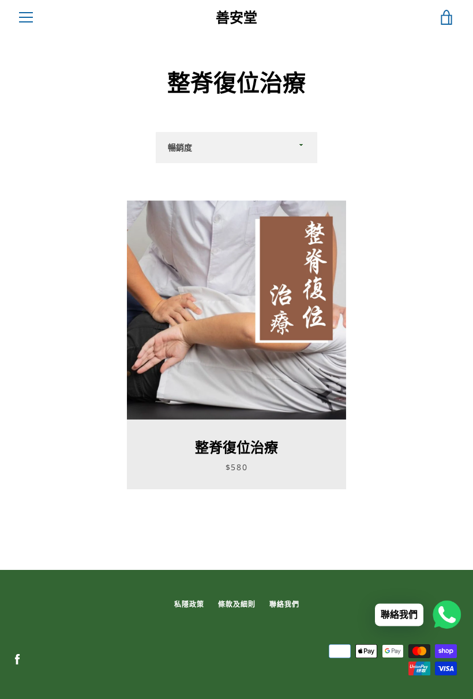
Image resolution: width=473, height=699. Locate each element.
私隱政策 (189, 604)
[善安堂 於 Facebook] (17, 658)
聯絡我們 (284, 604)
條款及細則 (237, 604)
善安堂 (236, 17)
